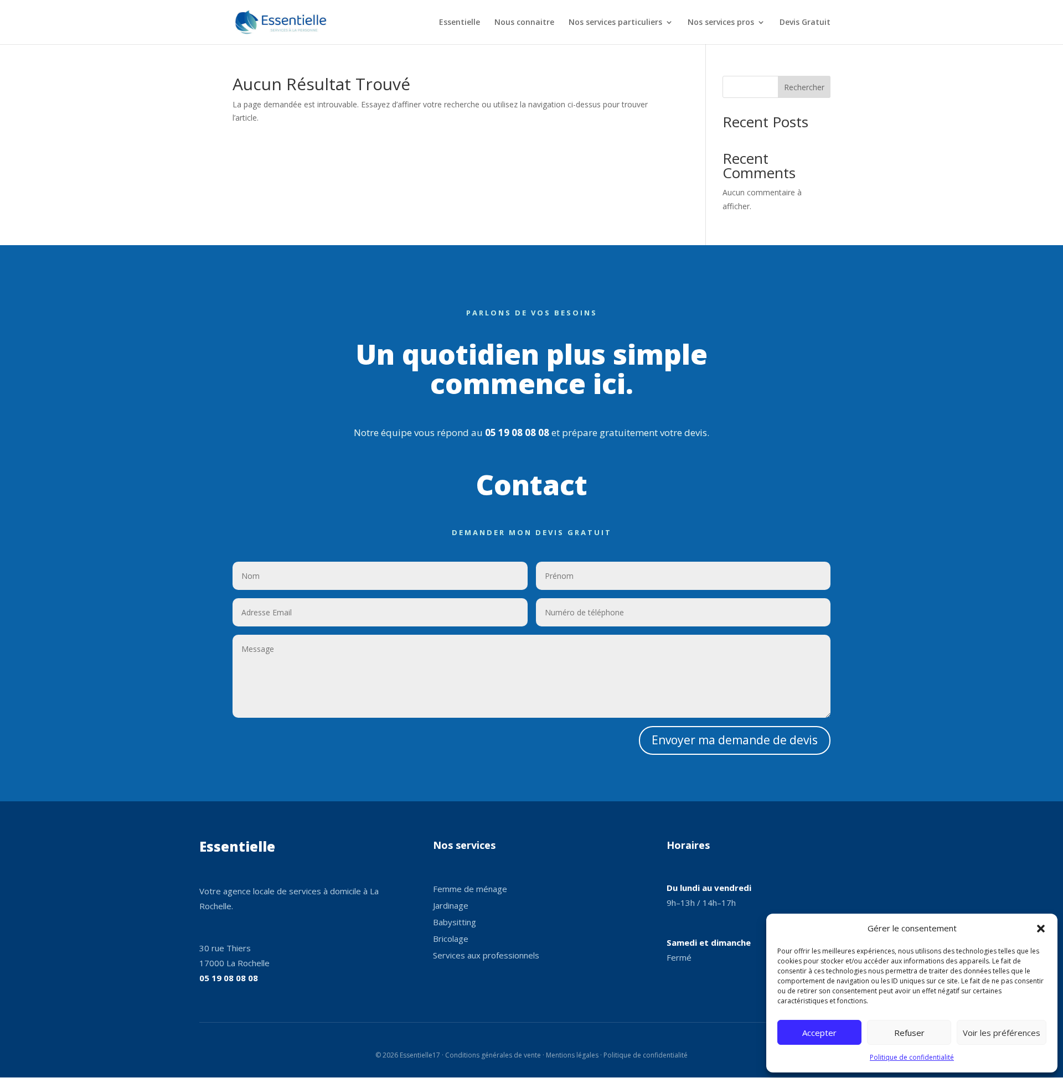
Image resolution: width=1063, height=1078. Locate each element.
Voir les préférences (1001, 1032)
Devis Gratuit (805, 22)
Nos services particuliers (615, 22)
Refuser (909, 1032)
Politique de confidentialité (912, 1057)
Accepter (819, 1032)
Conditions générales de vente (493, 1055)
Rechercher (804, 87)
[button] (1040, 928)
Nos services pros (721, 22)
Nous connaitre (524, 22)
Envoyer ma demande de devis (735, 740)
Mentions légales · (574, 1055)
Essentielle (459, 22)
